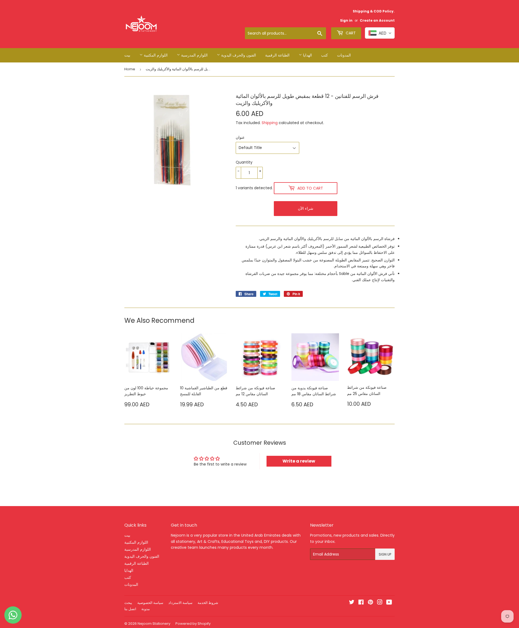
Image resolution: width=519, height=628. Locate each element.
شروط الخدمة (208, 602)
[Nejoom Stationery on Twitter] (351, 603)
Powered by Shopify (193, 623)
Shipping (270, 122)
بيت (127, 55)
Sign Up (385, 554)
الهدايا (307, 55)
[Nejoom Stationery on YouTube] (389, 603)
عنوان (240, 137)
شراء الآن (305, 208)
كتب (324, 55)
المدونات (344, 55)
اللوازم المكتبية (155, 55)
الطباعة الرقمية (277, 55)
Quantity (244, 162)
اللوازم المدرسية (194, 55)
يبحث (128, 602)
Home (129, 69)
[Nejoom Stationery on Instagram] (379, 603)
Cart (350, 33)
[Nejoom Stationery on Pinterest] (370, 603)
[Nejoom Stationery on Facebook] (361, 603)
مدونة (145, 609)
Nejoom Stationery (154, 623)
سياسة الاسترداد (180, 602)
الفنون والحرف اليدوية (238, 55)
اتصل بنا (130, 609)
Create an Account (377, 20)
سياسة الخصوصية (150, 602)
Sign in (346, 20)
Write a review (298, 461)
